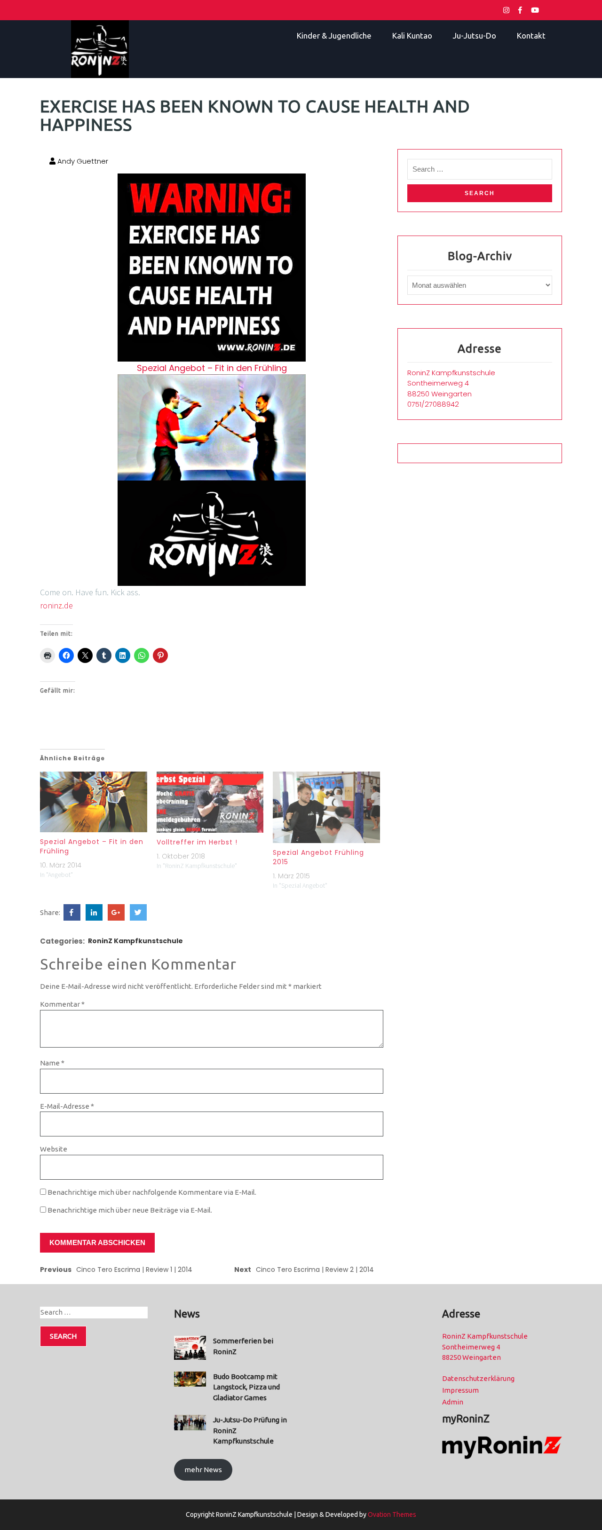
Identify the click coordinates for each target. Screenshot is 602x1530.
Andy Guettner (81, 161)
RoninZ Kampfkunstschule (135, 941)
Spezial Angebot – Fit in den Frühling (212, 368)
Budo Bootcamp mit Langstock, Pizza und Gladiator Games (246, 1387)
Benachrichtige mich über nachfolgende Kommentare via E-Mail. (152, 1192)
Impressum (460, 1390)
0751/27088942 (433, 404)
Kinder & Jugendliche (334, 35)
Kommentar (62, 1004)
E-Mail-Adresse (67, 1106)
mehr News (203, 1470)
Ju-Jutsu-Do (474, 35)
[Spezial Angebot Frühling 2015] (326, 807)
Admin (452, 1402)
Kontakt (531, 35)
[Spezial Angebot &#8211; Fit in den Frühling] (93, 802)
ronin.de (56, 605)
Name (52, 1063)
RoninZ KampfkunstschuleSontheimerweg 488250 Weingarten (451, 383)
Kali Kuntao (412, 35)
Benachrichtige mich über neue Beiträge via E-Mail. (130, 1210)
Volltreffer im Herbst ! (197, 842)
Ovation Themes (391, 1514)
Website (53, 1149)
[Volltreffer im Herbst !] (210, 802)
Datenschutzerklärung (478, 1378)
